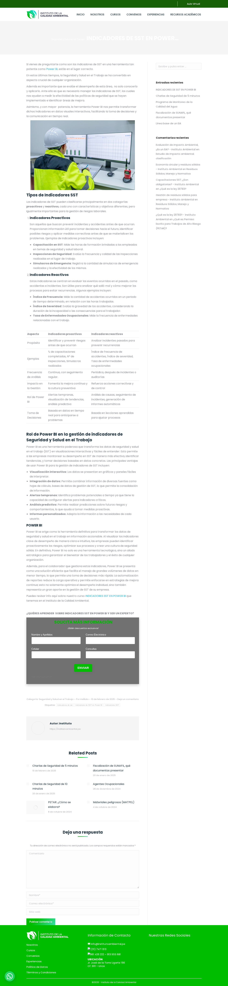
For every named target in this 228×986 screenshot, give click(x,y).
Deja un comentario (128, 699)
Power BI (52, 69)
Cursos (30, 950)
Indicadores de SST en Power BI (88, 705)
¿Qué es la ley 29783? (173, 189)
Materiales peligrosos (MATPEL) (113, 802)
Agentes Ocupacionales (108, 784)
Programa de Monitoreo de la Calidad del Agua (174, 104)
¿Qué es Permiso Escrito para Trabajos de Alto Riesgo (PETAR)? (178, 223)
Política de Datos (37, 967)
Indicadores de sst (64, 705)
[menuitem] (80, 14)
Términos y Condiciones (41, 972)
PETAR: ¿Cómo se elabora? (59, 804)
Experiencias (34, 961)
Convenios (33, 956)
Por (82, 699)
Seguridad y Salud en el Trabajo (56, 699)
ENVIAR (83, 667)
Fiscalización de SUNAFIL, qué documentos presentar (111, 768)
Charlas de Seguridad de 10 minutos (49, 786)
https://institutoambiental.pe (65, 729)
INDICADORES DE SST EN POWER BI (176, 89)
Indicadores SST (112, 705)
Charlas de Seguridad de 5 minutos (55, 766)
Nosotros (32, 945)
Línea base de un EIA (168, 123)
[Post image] (27, 765)
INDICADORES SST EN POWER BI (105, 596)
